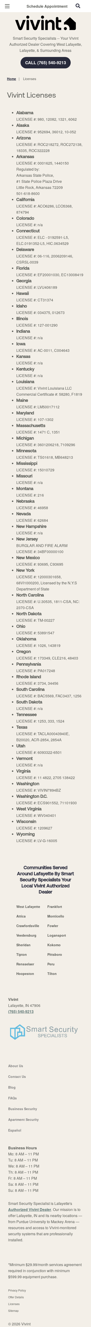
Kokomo (54, 944)
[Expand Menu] (50, 32)
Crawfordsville (27, 925)
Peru (51, 964)
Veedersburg (26, 935)
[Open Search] (78, 6)
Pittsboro (54, 954)
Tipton (21, 954)
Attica (21, 916)
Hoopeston (25, 973)
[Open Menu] (7, 6)
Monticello (55, 916)
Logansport (56, 935)
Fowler (52, 925)
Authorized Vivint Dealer (29, 1209)
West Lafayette (28, 906)
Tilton (52, 973)
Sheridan (23, 944)
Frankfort (54, 906)
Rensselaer (25, 964)
